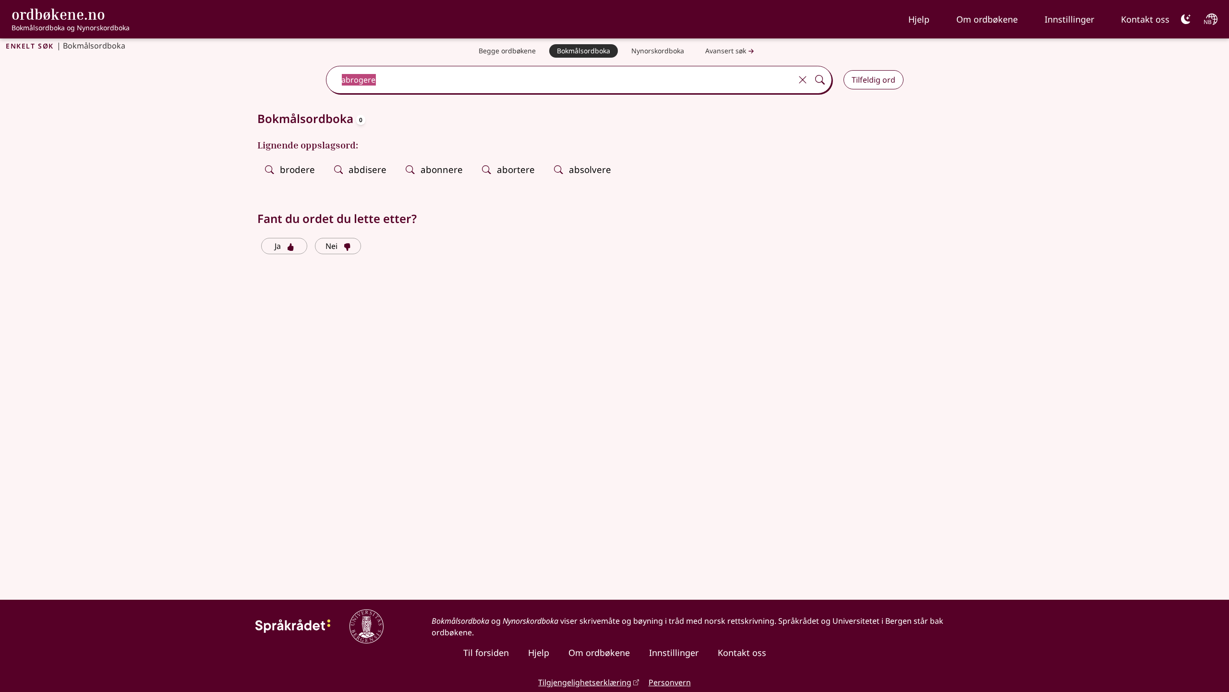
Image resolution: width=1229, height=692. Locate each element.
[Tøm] (802, 79)
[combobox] (560, 79)
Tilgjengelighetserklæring (584, 682)
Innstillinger (1069, 19)
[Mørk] (1186, 19)
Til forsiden (486, 652)
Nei (331, 246)
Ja (278, 246)
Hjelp (918, 19)
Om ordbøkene (987, 19)
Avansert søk (725, 50)
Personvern (670, 682)
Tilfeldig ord (873, 79)
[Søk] (820, 79)
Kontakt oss (1145, 19)
